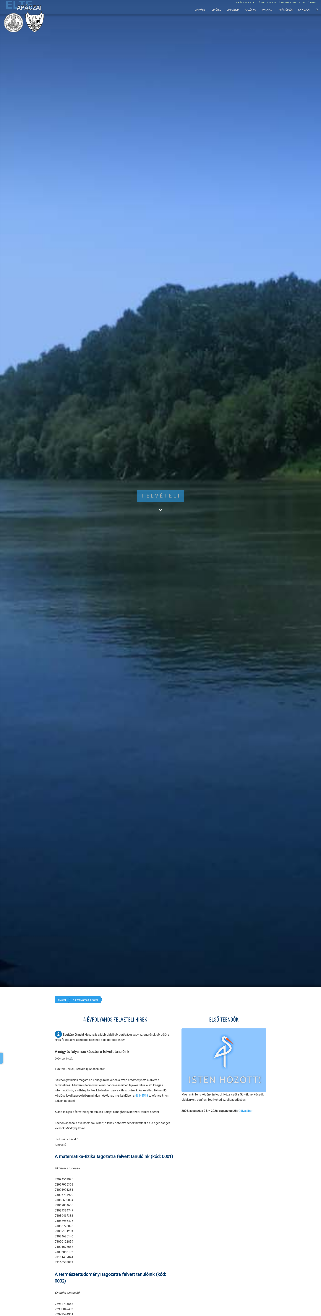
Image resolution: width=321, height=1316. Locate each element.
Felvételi (216, 10)
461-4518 (141, 1095)
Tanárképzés (285, 10)
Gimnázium (233, 10)
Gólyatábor (245, 1111)
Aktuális (200, 10)
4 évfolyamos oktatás (85, 999)
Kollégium (251, 10)
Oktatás (267, 10)
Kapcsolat (304, 10)
